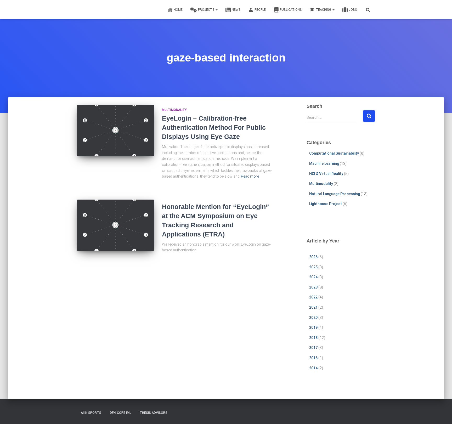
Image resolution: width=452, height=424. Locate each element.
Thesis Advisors (153, 413)
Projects (206, 10)
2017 (313, 348)
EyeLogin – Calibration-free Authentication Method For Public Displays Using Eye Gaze (214, 127)
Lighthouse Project (325, 204)
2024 (313, 277)
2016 (313, 358)
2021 (313, 307)
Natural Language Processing (334, 194)
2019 (313, 327)
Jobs (353, 10)
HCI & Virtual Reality (326, 174)
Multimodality (174, 110)
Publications (291, 10)
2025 (313, 267)
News (236, 10)
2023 (313, 287)
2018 (313, 338)
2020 (313, 317)
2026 (313, 257)
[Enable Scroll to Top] (441, 413)
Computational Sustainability (334, 153)
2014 (313, 368)
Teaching (324, 10)
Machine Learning (324, 163)
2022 (313, 297)
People (260, 10)
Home (178, 10)
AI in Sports (91, 413)
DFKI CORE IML (120, 413)
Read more (250, 176)
